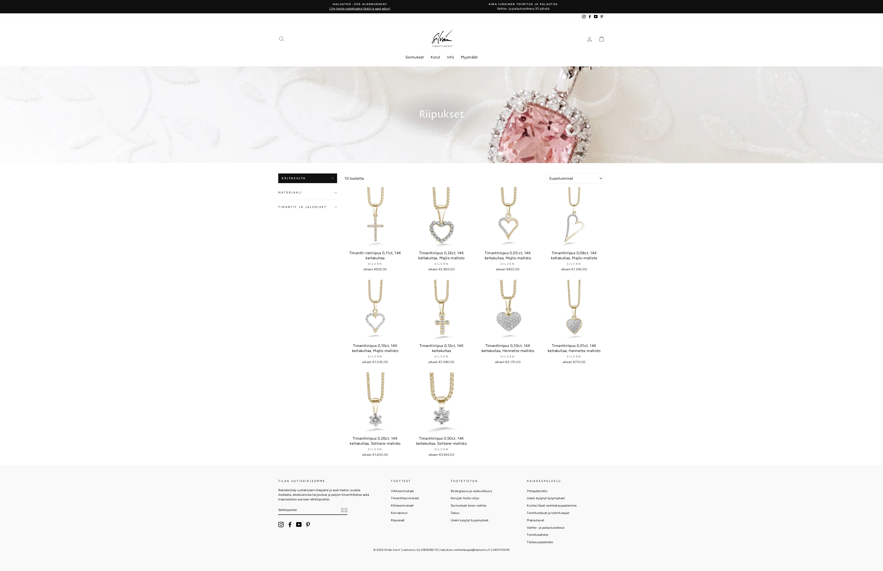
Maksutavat (535, 520)
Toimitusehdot (537, 534)
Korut (435, 57)
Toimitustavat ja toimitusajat (548, 513)
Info (450, 57)
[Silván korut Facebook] (290, 524)
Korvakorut (399, 513)
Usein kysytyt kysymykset (470, 520)
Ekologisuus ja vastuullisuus (471, 491)
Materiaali (290, 192)
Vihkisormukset (402, 491)
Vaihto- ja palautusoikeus (545, 527)
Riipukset (398, 520)
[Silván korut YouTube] (299, 524)
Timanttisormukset (405, 498)
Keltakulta (294, 178)
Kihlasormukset (402, 505)
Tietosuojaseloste (540, 542)
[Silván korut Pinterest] (308, 524)
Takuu (455, 513)
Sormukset (414, 57)
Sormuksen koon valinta (468, 505)
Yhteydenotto (537, 491)
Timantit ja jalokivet (302, 207)
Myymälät (469, 57)
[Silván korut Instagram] (281, 524)
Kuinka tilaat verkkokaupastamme (551, 505)
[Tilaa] (344, 510)
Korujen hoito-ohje (465, 498)
